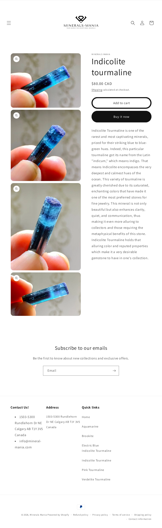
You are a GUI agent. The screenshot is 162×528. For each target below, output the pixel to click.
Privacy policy (100, 514)
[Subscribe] (114, 371)
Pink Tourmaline (93, 470)
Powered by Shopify (58, 514)
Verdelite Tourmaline (96, 479)
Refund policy (80, 514)
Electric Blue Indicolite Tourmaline (96, 448)
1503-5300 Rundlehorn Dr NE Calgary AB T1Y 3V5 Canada (63, 422)
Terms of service (121, 514)
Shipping (97, 89)
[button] (9, 23)
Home (86, 417)
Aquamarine (90, 426)
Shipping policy (143, 514)
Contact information (140, 518)
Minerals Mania (38, 514)
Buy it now (121, 117)
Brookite (88, 436)
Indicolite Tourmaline (96, 460)
